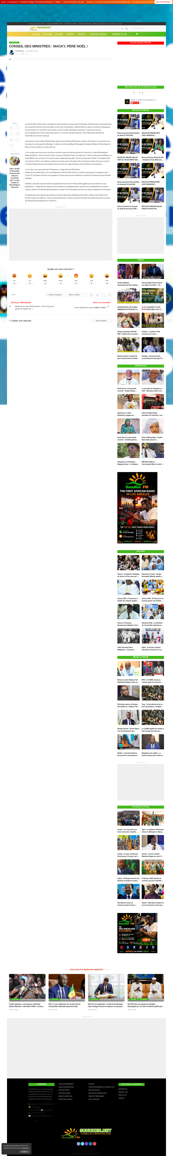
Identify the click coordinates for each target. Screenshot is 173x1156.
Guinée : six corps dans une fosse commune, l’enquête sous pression (127, 832)
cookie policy (25, 1148)
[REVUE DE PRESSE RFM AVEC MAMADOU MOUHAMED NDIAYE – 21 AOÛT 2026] (153, 171)
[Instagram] (125, 28)
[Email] (27, 54)
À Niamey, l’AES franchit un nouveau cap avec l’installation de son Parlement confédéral (152, 880)
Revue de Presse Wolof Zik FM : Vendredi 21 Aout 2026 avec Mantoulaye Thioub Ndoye (152, 160)
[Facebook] (122, 28)
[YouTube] (129, 28)
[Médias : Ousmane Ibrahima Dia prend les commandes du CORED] (128, 742)
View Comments (101, 321)
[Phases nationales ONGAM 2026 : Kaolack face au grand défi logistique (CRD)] (128, 321)
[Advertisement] (60, 234)
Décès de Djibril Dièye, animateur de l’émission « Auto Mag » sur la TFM (152, 415)
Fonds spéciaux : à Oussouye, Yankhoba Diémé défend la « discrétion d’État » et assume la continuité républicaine (27, 1006)
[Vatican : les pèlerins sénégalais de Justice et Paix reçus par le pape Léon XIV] (128, 563)
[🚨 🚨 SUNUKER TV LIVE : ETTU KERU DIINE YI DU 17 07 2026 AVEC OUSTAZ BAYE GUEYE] (153, 296)
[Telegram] (25, 54)
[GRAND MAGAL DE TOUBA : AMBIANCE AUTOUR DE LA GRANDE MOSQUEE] (128, 296)
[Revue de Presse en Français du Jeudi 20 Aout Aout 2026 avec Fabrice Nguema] (128, 195)
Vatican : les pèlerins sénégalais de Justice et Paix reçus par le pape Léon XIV (128, 576)
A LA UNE (133, 999)
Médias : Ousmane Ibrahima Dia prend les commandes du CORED (127, 755)
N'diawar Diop (19, 51)
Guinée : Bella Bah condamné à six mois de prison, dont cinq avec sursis (153, 905)
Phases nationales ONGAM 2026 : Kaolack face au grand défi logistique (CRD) (127, 334)
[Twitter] (124, 28)
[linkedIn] (97, 294)
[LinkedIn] (127, 28)
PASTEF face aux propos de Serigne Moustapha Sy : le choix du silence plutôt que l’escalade (145, 1006)
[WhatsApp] (21, 54)
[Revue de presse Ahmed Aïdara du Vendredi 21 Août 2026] (128, 171)
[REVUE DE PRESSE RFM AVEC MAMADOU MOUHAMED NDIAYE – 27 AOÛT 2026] (153, 122)
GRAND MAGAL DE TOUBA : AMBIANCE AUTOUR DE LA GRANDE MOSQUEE (127, 309)
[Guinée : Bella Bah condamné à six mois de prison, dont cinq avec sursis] (153, 892)
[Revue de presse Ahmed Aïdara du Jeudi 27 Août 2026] (128, 122)
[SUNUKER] (39, 28)
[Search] (143, 34)
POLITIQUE (14, 42)
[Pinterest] (20, 54)
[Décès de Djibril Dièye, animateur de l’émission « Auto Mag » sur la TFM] (153, 402)
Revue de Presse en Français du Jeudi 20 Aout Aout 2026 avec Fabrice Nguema (127, 208)
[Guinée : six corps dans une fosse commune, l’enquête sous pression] (128, 819)
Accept (24, 1151)
